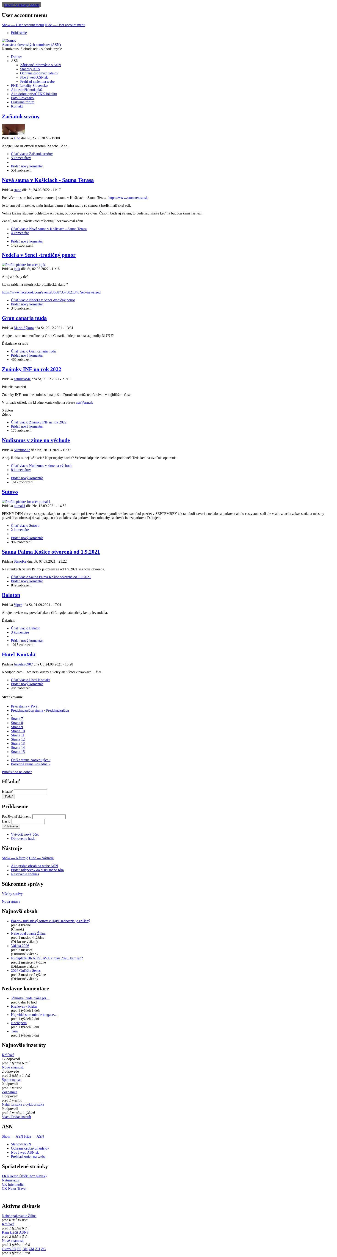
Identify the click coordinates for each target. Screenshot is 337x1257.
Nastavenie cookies (25, 874)
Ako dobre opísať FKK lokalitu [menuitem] (34, 94)
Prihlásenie (19, 33)
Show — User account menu (23, 25)
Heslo (6, 821)
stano (17, 190)
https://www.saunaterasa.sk (128, 198)
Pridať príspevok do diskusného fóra (37, 870)
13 (18, 743)
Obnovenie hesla (23, 838)
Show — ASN (12, 1136)
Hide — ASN (34, 1136)
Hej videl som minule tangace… (34, 1015)
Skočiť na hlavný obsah (21, 4)
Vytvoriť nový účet (25, 834)
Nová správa (11, 901)
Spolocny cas (11, 1080)
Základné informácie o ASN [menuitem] (40, 65)
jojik (17, 269)
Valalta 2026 (20, 946)
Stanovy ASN (21, 1144)
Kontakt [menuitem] (17, 106)
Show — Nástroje (15, 858)
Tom (14, 1031)
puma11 (19, 506)
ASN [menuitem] (15, 61)
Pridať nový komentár (27, 166)
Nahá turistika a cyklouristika (23, 1104)
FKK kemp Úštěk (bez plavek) (24, 1176)
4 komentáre (20, 233)
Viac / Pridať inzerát (16, 1117)
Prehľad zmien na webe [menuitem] (37, 81)
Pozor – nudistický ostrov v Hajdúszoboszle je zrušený (50, 921)
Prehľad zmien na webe (28, 1156)
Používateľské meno (16, 816)
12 (18, 739)
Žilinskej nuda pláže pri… (30, 998)
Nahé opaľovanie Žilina (28, 933)
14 (18, 748)
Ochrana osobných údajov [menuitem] (39, 73)
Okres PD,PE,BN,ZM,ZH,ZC (24, 1249)
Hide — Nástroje (41, 858)
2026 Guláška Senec (26, 970)
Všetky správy (12, 894)
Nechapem (19, 1023)
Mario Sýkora (24, 328)
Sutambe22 (22, 450)
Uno (17, 138)
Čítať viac (32, 154)
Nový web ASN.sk (25, 1152)
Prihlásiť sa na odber (17, 772)
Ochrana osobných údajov (30, 1148)
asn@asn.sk (84, 402)
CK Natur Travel (14, 1188)
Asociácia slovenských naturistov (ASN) (31, 45)
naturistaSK (22, 379)
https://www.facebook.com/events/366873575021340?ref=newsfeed (51, 292)
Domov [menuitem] (16, 57)
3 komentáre (20, 632)
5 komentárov (21, 158)
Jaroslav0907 (23, 664)
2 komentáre (20, 530)
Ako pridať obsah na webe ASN (34, 866)
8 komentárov (21, 470)
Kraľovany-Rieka (24, 1006)
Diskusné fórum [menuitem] (22, 102)
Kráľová (8, 1055)
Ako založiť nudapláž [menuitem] (26, 90)
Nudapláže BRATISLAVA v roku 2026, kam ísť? (47, 958)
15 (18, 752)
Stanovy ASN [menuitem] (30, 69)
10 (18, 731)
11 (18, 735)
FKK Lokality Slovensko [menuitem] (29, 85)
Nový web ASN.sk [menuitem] (34, 77)
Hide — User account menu (65, 25)
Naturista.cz (10, 1180)
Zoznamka (9, 1092)
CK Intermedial (13, 1184)
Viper (18, 605)
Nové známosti (13, 1067)
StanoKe (20, 561)
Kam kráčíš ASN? (15, 1232)
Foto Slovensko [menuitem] (22, 98)
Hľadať (7, 791)
